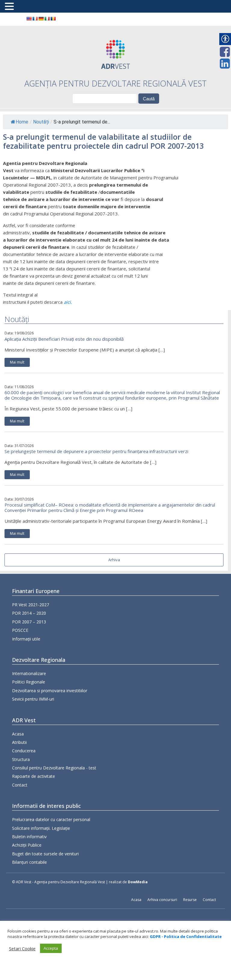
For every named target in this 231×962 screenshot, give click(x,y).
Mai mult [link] (17, 362)
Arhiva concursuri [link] (162, 899)
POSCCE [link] (20, 630)
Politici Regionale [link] (28, 682)
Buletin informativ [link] (29, 836)
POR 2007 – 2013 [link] (29, 622)
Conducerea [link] (23, 750)
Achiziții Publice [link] (27, 845)
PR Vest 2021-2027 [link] (30, 604)
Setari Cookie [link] (22, 948)
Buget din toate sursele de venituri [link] (45, 854)
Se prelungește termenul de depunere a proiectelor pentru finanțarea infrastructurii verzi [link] (96, 451)
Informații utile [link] (26, 639)
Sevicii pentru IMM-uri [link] (33, 699)
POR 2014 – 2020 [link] (29, 613)
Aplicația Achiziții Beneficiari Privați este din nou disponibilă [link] (64, 339)
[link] (29, 18)
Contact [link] (19, 785)
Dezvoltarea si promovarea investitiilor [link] (49, 690)
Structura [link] (21, 759)
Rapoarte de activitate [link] (33, 776)
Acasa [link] (18, 734)
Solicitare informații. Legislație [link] (41, 828)
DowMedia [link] (138, 881)
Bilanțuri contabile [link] (29, 862)
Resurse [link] (190, 899)
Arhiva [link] (114, 559)
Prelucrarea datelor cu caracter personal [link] (51, 819)
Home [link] (22, 122)
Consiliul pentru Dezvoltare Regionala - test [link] (54, 768)
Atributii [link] (19, 742)
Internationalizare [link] (29, 673)
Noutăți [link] (41, 122)
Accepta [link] (51, 948)
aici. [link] (68, 302)
